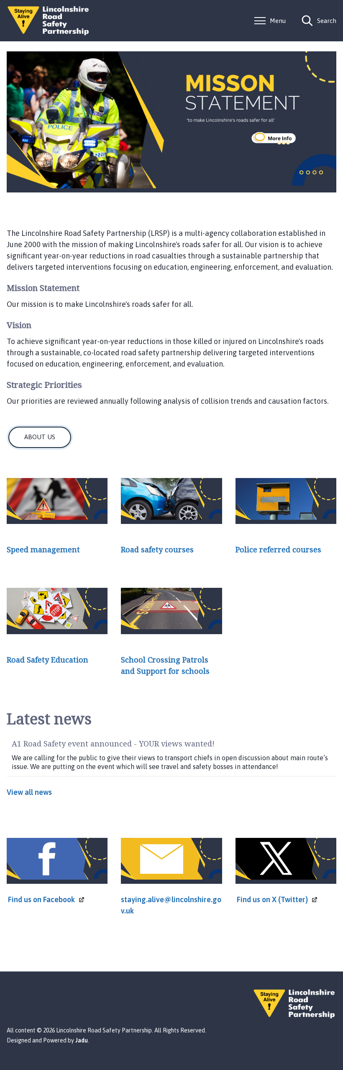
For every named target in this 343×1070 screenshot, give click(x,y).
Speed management (43, 549)
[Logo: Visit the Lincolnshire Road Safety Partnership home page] (48, 20)
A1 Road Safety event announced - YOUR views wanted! (113, 744)
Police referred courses (278, 549)
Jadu (81, 1040)
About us (39, 436)
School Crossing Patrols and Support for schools (165, 665)
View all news (29, 792)
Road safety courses (157, 549)
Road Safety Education (47, 660)
